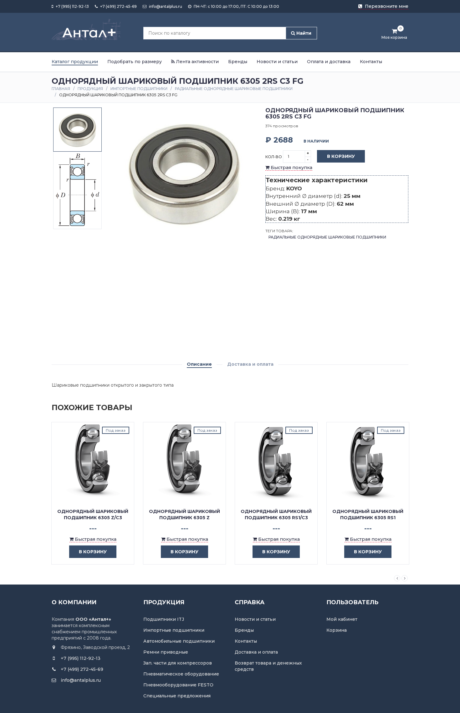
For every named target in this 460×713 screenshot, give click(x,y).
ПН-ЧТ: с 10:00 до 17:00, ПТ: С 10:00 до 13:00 (236, 6)
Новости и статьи (277, 61)
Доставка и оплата (250, 364)
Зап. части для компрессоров (177, 663)
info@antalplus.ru (165, 6)
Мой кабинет (341, 619)
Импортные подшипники (138, 88)
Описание (199, 364)
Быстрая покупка (290, 167)
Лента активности (197, 61)
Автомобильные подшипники (179, 641)
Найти (303, 33)
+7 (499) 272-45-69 (118, 6)
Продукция (90, 88)
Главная (61, 88)
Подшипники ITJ (163, 619)
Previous (397, 578)
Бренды (237, 61)
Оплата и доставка (328, 61)
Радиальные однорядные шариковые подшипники (234, 88)
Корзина (336, 630)
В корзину (341, 156)
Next (404, 578)
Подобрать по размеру (134, 61)
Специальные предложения (177, 696)
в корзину (93, 552)
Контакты (371, 61)
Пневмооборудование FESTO (178, 685)
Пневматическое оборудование (181, 674)
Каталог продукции (75, 61)
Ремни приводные (165, 652)
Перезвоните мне (386, 6)
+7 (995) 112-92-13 (72, 6)
